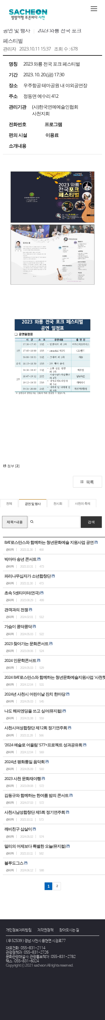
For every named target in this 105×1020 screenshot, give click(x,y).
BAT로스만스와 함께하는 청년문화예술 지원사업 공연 (49, 542)
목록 (90, 482)
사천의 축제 (82, 503)
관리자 (9, 49)
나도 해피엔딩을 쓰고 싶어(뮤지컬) (33, 711)
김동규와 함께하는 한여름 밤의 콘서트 (36, 795)
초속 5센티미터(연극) (21, 592)
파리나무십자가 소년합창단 (27, 576)
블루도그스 (13, 863)
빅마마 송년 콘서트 (20, 559)
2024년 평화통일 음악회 (24, 761)
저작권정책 (45, 930)
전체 (9, 503)
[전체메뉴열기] (94, 9)
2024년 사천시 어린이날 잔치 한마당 (34, 694)
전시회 (57, 503)
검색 (91, 521)
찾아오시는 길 (69, 930)
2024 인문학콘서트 (20, 660)
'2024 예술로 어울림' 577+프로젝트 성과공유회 (43, 745)
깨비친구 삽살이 (18, 829)
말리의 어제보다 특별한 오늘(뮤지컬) (35, 846)
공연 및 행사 (16, 30)
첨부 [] (13, 465)
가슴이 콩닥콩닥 (18, 626)
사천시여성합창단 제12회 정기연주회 (35, 727)
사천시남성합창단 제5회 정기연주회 (34, 812)
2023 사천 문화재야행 (22, 778)
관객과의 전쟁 (16, 609)
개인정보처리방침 (19, 930)
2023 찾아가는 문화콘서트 (26, 643)
